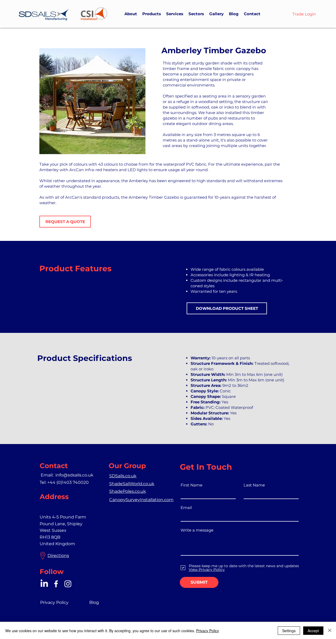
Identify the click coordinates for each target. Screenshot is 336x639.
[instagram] (67, 583)
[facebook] (56, 583)
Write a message (197, 530)
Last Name (254, 485)
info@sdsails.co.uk (74, 475)
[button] (152, 14)
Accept (313, 630)
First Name (191, 485)
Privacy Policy (207, 630)
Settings (289, 630)
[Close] (330, 630)
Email (186, 508)
